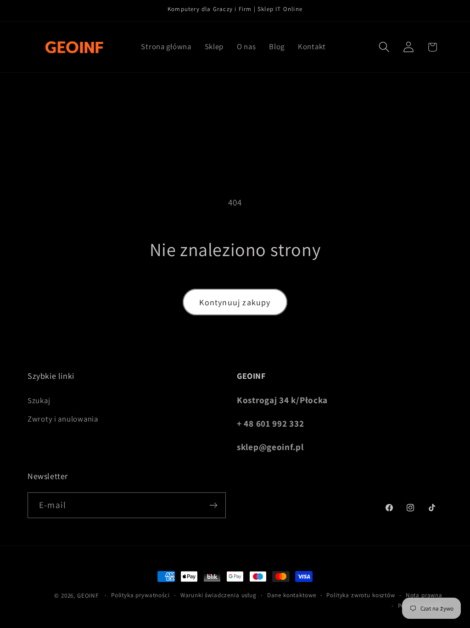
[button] (384, 47)
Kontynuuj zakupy (234, 302)
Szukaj (39, 400)
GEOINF (88, 595)
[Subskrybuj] (213, 505)
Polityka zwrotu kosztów (360, 595)
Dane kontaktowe (291, 595)
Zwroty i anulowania (63, 419)
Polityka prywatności (140, 595)
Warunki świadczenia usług (218, 595)
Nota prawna (424, 595)
